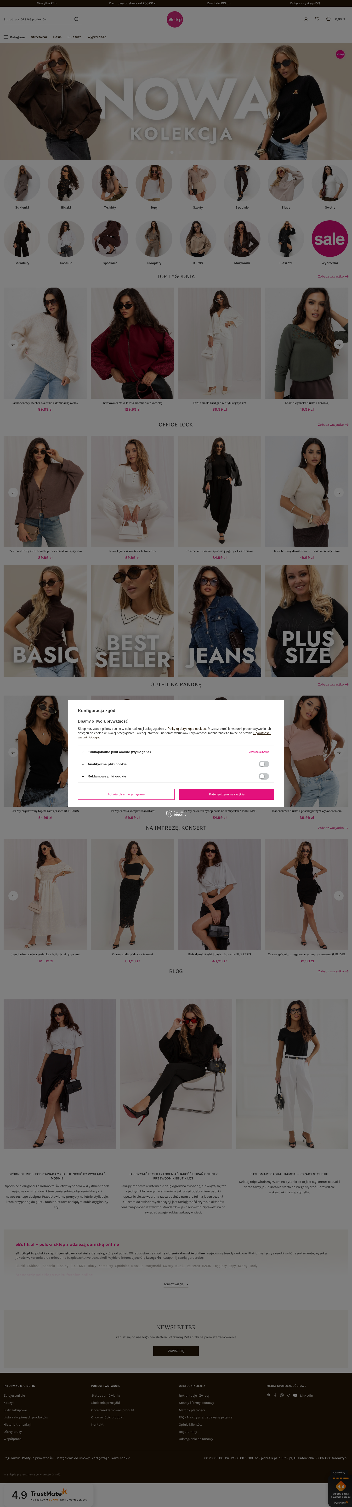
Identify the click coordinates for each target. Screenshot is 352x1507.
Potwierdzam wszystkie (226, 794)
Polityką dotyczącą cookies (187, 729)
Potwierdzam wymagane (126, 794)
